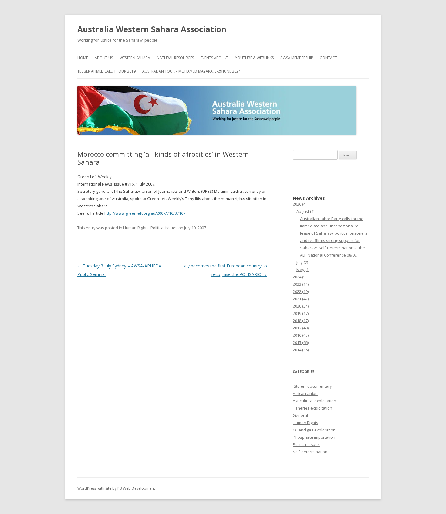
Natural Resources (175, 57)
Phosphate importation (314, 437)
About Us (104, 57)
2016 (301, 335)
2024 (299, 277)
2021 (301, 298)
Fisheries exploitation (312, 408)
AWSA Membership (296, 57)
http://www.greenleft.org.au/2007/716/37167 (144, 213)
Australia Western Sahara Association (151, 29)
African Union (305, 393)
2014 (301, 349)
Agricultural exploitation (314, 400)
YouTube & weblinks (254, 57)
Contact (328, 57)
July (302, 262)
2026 (299, 204)
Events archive (214, 57)
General (300, 415)
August (305, 211)
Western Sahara (135, 57)
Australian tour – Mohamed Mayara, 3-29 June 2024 (191, 71)
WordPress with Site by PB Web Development (116, 488)
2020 (301, 306)
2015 (301, 342)
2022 (301, 291)
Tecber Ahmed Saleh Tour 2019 (106, 71)
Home (82, 57)
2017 (301, 328)
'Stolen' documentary (312, 386)
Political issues (163, 227)
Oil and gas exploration (314, 430)
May (302, 269)
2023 (301, 284)
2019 (301, 313)
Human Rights (136, 227)
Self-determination (310, 451)
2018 (301, 320)
